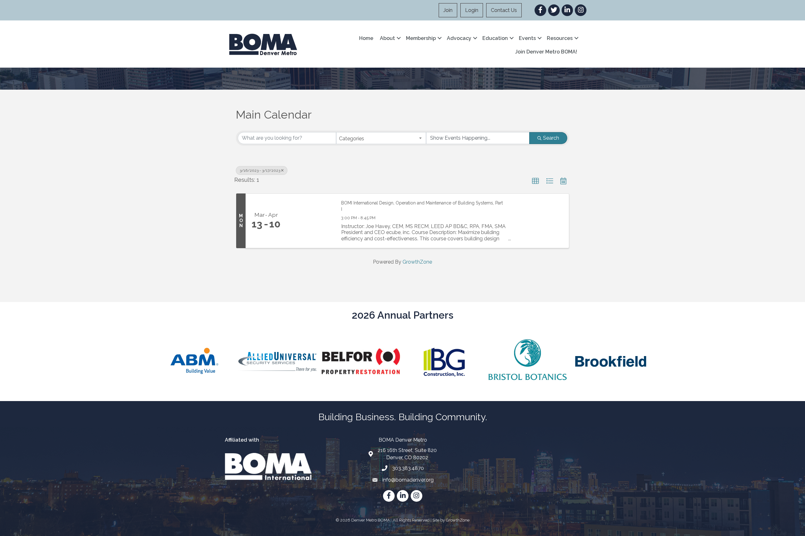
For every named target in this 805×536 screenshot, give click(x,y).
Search (551, 138)
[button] (535, 181)
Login (471, 10)
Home (366, 38)
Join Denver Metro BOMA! (546, 52)
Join (447, 10)
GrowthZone (417, 262)
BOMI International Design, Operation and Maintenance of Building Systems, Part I (422, 206)
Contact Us (504, 10)
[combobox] (381, 138)
